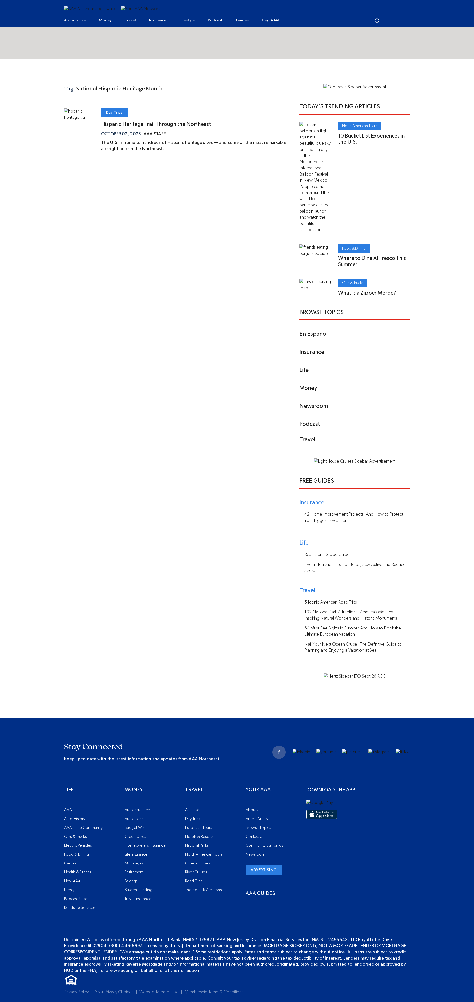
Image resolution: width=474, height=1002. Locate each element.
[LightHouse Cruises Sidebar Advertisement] (354, 461)
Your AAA (258, 789)
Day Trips (114, 112)
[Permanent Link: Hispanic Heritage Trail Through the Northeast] (79, 117)
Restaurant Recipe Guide (327, 554)
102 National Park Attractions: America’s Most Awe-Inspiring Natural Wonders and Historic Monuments (351, 615)
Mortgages (134, 863)
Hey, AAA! (270, 20)
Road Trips (193, 881)
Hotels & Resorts (199, 837)
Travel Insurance (138, 899)
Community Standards (264, 845)
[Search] (377, 20)
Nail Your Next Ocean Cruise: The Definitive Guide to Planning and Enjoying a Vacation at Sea (353, 647)
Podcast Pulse (75, 899)
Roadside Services (80, 908)
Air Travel (192, 810)
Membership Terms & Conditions (214, 992)
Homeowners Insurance (145, 845)
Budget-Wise (136, 828)
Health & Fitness (77, 872)
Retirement (134, 872)
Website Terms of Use (158, 992)
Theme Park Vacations (203, 890)
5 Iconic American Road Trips (330, 602)
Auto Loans (134, 819)
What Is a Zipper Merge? (367, 292)
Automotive (75, 20)
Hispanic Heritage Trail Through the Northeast (156, 124)
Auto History (74, 819)
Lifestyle (187, 20)
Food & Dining (354, 248)
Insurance (158, 20)
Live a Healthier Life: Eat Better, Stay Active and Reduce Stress (355, 567)
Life (69, 789)
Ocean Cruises (197, 863)
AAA (68, 810)
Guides (242, 20)
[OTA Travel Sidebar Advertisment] (354, 87)
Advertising (264, 870)
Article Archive (258, 819)
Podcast (215, 20)
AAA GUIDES (260, 893)
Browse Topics (258, 828)
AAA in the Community (83, 828)
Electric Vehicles (78, 845)
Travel (130, 20)
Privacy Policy (76, 992)
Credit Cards (135, 837)
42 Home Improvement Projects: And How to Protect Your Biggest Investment (353, 517)
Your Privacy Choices (114, 992)
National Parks (197, 845)
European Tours (198, 828)
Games (70, 863)
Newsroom (255, 854)
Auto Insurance (137, 810)
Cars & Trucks (352, 283)
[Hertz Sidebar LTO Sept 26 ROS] (355, 676)
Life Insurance (136, 854)
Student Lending (138, 890)
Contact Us (255, 837)
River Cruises (196, 872)
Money (105, 20)
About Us (253, 810)
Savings (131, 881)
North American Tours (359, 126)
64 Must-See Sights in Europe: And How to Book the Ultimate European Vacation (352, 631)
